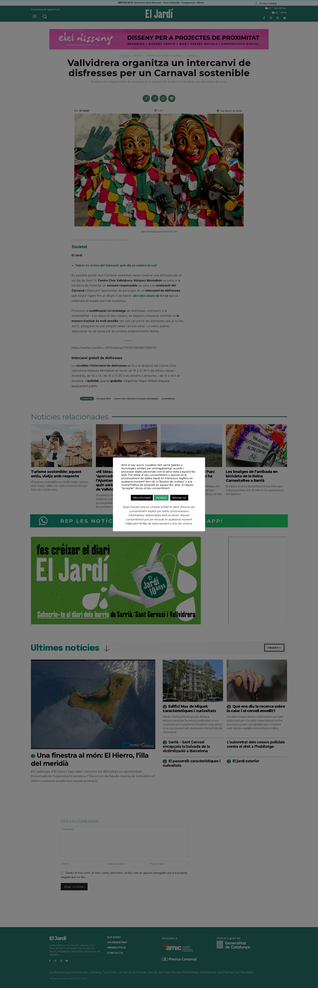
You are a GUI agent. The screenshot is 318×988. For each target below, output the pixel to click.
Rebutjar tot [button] (179, 497)
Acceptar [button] (161, 497)
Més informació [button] (142, 497)
